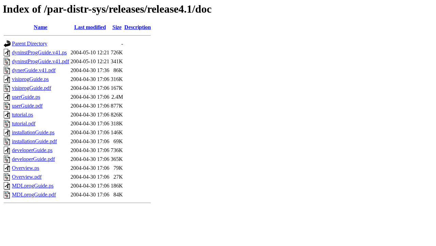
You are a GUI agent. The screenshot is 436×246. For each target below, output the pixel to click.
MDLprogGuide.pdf (34, 194)
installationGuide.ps (33, 132)
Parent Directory (29, 43)
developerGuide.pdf (33, 159)
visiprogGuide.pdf (31, 88)
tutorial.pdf (23, 123)
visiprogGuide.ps (30, 79)
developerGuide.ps (32, 150)
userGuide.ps (26, 97)
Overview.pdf (27, 177)
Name (40, 27)
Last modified (90, 27)
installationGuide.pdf (34, 141)
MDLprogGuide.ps (32, 186)
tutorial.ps (22, 115)
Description (137, 27)
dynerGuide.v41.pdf (34, 70)
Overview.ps (25, 168)
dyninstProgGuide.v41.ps (39, 52)
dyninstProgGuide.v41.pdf (40, 61)
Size (117, 27)
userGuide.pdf (27, 106)
